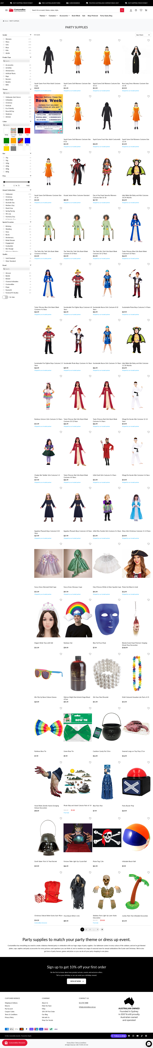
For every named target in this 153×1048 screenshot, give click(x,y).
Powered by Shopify (26, 1036)
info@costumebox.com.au (87, 1007)
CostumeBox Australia (14, 1036)
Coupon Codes (9, 1011)
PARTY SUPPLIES (14, 21)
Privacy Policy (9, 1017)
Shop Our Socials (47, 1020)
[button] (6, 10)
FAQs (43, 1009)
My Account (9, 1009)
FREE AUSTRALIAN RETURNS (25, 3)
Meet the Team (47, 1006)
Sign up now (75, 981)
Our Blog (45, 1014)
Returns (7, 1006)
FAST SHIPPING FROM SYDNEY (111, 3)
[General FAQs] (135, 10)
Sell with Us (45, 1017)
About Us (45, 1003)
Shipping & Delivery (11, 1003)
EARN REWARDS (48, 3)
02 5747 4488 (83, 1003)
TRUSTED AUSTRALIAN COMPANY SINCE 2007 (78, 3)
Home (6, 21)
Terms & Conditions (11, 1014)
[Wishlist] (141, 10)
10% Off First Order (48, 1011)
